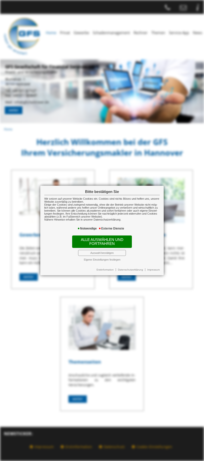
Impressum (153, 269)
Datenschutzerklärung (130, 269)
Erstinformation (105, 269)
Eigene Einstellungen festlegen (102, 259)
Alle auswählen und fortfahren (102, 242)
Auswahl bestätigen (102, 252)
